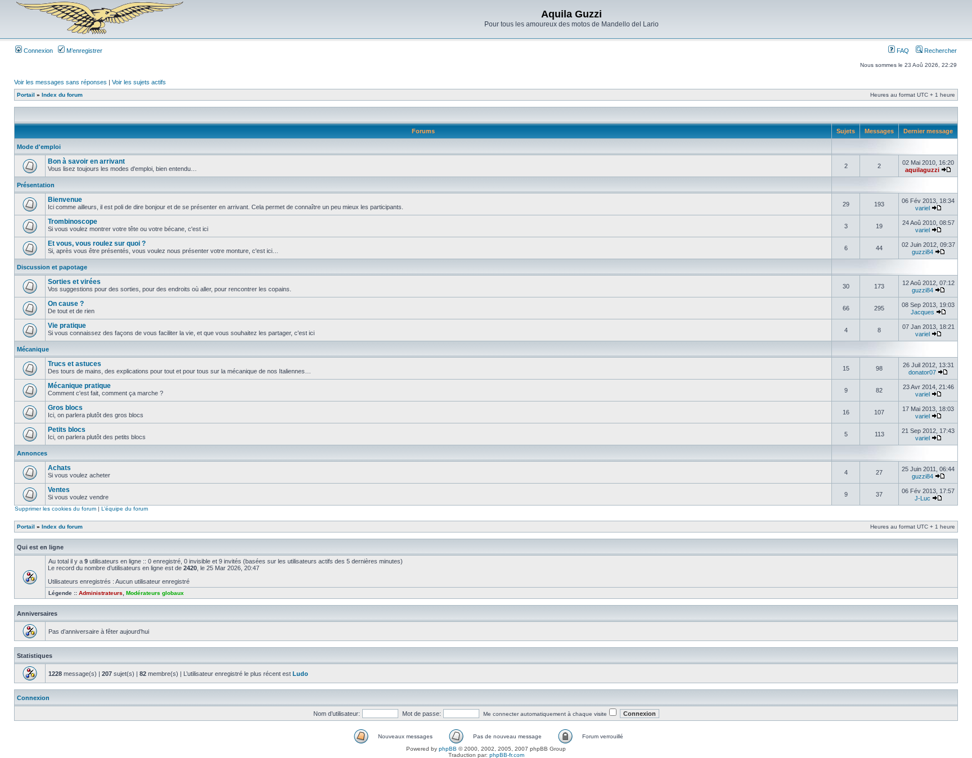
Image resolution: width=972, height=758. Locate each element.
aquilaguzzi (922, 169)
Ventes (59, 490)
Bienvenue (65, 200)
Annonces (32, 453)
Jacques (922, 312)
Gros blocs (65, 408)
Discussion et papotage (52, 267)
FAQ (902, 50)
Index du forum (62, 95)
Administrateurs (101, 593)
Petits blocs (67, 430)
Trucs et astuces (74, 364)
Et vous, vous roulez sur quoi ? (97, 243)
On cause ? (66, 304)
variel (922, 208)
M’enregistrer (83, 50)
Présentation (36, 185)
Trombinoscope (72, 221)
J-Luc (922, 498)
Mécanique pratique (79, 386)
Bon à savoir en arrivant (86, 161)
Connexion (37, 50)
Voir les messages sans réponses (60, 82)
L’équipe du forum (124, 509)
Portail (26, 95)
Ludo (300, 673)
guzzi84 (922, 252)
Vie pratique (67, 326)
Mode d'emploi (39, 146)
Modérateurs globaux (155, 593)
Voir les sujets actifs (139, 82)
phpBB (448, 749)
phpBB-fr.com (506, 755)
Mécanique (33, 349)
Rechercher (939, 50)
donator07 (922, 372)
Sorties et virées (74, 282)
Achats (59, 468)
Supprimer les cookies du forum (55, 509)
